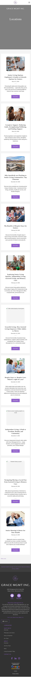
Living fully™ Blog (9, 651)
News (5, 648)
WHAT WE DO (7, 628)
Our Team (6, 638)
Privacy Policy (15, 673)
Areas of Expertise (8, 635)
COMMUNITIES (8, 625)
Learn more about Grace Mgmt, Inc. (15, 617)
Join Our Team (7, 645)
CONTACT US (7, 654)
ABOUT (6, 641)
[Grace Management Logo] (15, 578)
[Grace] (15, 2)
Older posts (3, 558)
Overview (6, 629)
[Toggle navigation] (29, 2)
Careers (6, 621)
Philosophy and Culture (9, 632)
